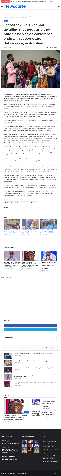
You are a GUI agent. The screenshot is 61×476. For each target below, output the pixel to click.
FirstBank (57, 449)
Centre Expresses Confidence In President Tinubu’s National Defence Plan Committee (30, 264)
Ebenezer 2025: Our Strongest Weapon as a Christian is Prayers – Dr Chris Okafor (12, 231)
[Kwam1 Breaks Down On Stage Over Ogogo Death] (24, 450)
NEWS (10, 16)
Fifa (51, 449)
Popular (11, 348)
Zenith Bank (54, 461)
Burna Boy (54, 441)
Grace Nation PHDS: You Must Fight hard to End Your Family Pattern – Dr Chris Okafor (29, 231)
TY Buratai (55, 455)
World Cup (52, 458)
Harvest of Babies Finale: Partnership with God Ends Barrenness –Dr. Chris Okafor (47, 231)
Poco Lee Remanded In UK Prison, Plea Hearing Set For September (32, 361)
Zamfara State (46, 461)
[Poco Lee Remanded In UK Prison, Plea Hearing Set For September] (8, 363)
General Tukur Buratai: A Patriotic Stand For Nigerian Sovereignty (33, 354)
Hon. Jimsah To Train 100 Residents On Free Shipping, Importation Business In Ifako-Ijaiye (49, 413)
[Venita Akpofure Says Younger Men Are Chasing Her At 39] (30, 449)
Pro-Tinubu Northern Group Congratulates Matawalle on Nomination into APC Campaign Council (34, 1)
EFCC (53, 446)
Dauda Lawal (46, 443)
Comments (49, 348)
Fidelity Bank (46, 449)
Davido (52, 443)
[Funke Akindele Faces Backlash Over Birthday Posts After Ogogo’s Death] (8, 370)
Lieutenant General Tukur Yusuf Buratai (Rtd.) (50, 452)
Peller (44, 455)
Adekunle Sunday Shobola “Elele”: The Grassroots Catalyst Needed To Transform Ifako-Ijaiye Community (48, 265)
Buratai (48, 441)
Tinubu (49, 455)
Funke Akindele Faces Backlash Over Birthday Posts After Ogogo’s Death (35, 368)
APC (44, 441)
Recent (30, 348)
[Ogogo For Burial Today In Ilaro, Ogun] (36, 450)
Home (6, 16)
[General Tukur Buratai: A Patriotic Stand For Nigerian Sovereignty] (8, 356)
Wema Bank (45, 458)
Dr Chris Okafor (46, 446)
